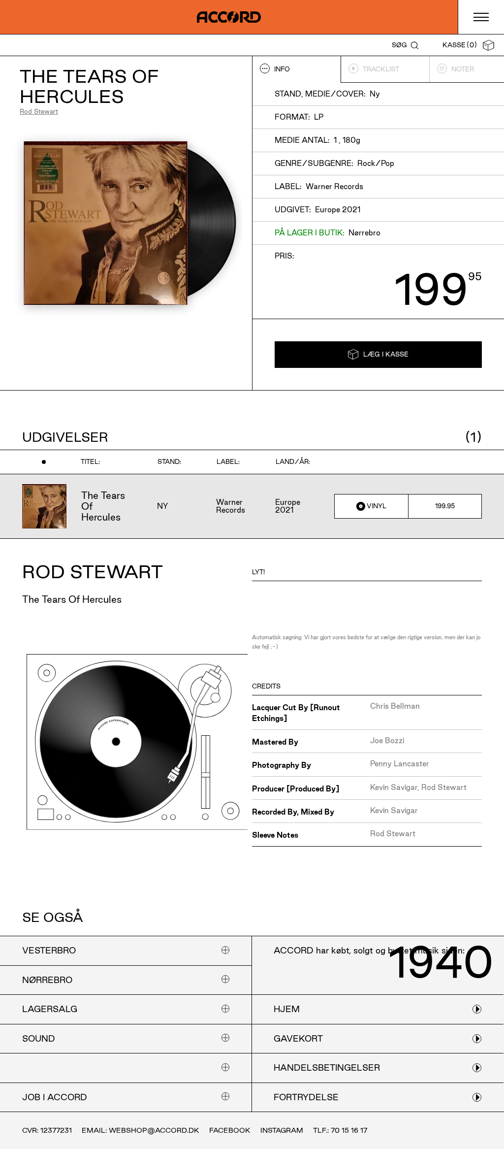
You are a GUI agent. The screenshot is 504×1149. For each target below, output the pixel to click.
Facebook (230, 1130)
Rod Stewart (39, 111)
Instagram (281, 1130)
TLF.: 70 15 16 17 (340, 1130)
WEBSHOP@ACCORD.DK (154, 1130)
